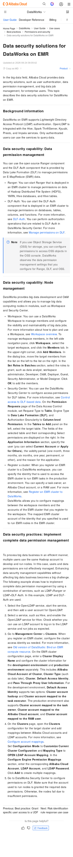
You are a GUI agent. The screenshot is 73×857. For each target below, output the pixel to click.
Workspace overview (44, 334)
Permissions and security (37, 31)
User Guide (10, 19)
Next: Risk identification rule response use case (54, 810)
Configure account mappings (26, 741)
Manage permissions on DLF (47, 232)
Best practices (14, 31)
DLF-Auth (19, 219)
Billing (52, 19)
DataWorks (24, 28)
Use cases (54, 28)
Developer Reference (31, 19)
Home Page (9, 28)
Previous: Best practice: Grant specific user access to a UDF (20, 810)
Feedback (42, 827)
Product (64, 68)
